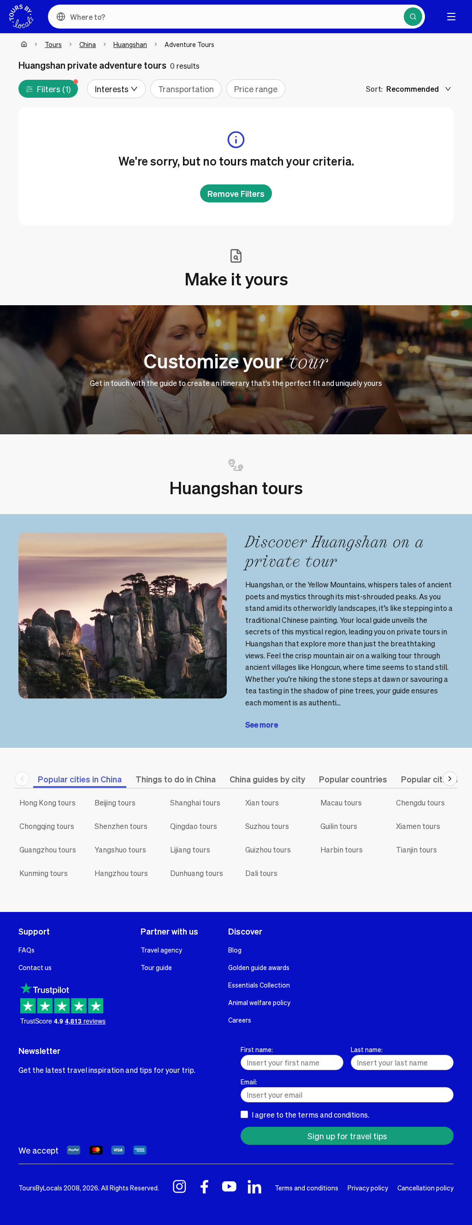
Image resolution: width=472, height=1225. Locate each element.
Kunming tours (43, 873)
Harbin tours (341, 849)
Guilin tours (338, 826)
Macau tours (341, 802)
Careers (239, 1020)
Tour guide (156, 967)
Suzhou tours (267, 826)
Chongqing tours (46, 826)
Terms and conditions (306, 1188)
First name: (257, 1049)
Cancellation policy (425, 1188)
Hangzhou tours (121, 873)
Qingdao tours (193, 826)
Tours (53, 44)
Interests (112, 88)
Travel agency (161, 950)
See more (261, 724)
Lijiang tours (190, 849)
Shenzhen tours (121, 826)
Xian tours (262, 802)
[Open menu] (451, 16)
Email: (249, 1081)
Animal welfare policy (259, 1002)
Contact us (35, 967)
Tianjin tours (416, 849)
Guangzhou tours (47, 849)
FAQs (26, 950)
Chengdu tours (420, 802)
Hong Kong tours (47, 802)
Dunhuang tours (196, 873)
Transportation (186, 88)
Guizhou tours (268, 849)
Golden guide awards (258, 967)
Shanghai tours (195, 802)
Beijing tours (115, 802)
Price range (255, 88)
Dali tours (261, 873)
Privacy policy (368, 1188)
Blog (235, 950)
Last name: (367, 1049)
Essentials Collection (259, 985)
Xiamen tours (418, 826)
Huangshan (130, 44)
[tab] (79, 779)
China (87, 44)
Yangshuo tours (120, 849)
